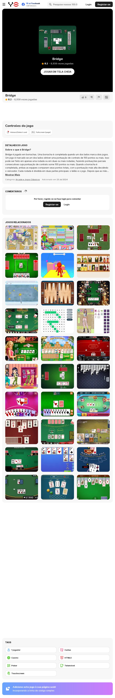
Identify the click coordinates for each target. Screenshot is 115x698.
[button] (12, 174)
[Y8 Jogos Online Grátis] (13, 4)
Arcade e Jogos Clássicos (28, 179)
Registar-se (103, 4)
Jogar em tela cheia (57, 71)
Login (88, 4)
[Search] (50, 4)
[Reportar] (99, 97)
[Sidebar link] (4, 4)
